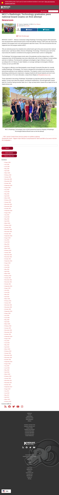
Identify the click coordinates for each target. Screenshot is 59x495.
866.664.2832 (29, 475)
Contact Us (29, 477)
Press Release (37, 24)
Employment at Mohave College (29, 456)
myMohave (44, 11)
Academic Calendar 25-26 (29, 424)
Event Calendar (9, 152)
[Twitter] (13, 407)
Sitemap (29, 478)
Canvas (29, 414)
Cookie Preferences (29, 435)
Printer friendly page (23, 36)
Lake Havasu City (29, 472)
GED (29, 461)
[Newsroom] (5, 407)
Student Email (29, 416)
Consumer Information (29, 432)
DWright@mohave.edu (44, 75)
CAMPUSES (29, 468)
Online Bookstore (29, 419)
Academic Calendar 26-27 (29, 426)
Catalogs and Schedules (29, 429)
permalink (27, 25)
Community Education (29, 431)
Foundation (29, 464)
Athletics (29, 421)
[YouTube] (18, 407)
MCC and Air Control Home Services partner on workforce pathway (21, 136)
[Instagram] (22, 407)
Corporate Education (29, 454)
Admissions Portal (29, 417)
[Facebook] (9, 407)
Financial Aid (29, 459)
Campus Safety (29, 427)
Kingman (29, 471)
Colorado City (29, 474)
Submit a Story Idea (9, 156)
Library (29, 462)
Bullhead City (29, 469)
